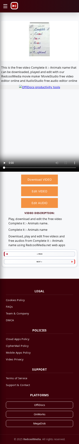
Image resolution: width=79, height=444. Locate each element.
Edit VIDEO (39, 191)
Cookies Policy (15, 300)
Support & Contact (18, 385)
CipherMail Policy (17, 346)
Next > (39, 262)
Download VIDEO (40, 179)
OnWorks (39, 414)
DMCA (10, 320)
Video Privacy (15, 359)
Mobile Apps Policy (18, 352)
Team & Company (17, 313)
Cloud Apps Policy (17, 339)
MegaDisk (39, 423)
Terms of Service (16, 378)
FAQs (9, 306)
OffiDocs (39, 405)
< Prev (40, 254)
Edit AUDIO (39, 203)
